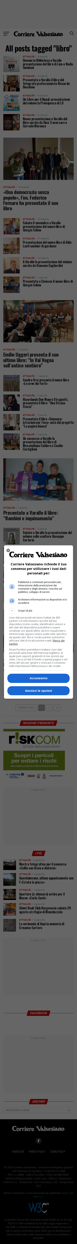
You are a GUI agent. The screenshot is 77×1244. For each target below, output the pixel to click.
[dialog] (38, 622)
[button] (38, 611)
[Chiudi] (8, 550)
